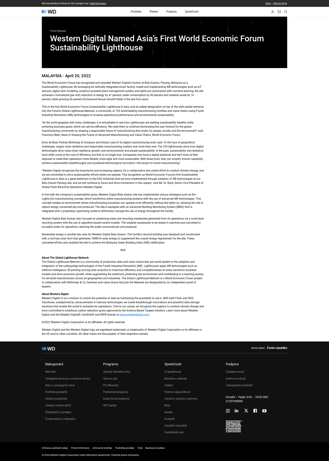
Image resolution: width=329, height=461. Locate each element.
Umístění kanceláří (175, 425)
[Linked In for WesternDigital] (237, 411)
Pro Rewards (110, 385)
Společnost (191, 11)
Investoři (169, 419)
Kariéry (168, 412)
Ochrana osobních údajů (55, 448)
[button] (272, 12)
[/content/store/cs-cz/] (49, 12)
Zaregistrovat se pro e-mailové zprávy (67, 378)
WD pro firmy (280, 3)
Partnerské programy (115, 392)
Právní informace (80, 448)
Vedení (168, 385)
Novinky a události (175, 378)
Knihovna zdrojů (236, 378)
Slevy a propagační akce (60, 385)
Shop (268, 3)
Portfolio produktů (56, 392)
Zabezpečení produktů (239, 385)
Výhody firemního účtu (116, 371)
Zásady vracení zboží (58, 405)
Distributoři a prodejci (58, 412)
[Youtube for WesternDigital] (264, 411)
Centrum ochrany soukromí (180, 398)
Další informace (98, 3)
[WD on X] (246, 411)
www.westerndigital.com (134, 314)
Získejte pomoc (235, 371)
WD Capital (110, 405)
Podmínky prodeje (124, 448)
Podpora (171, 11)
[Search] (285, 11)
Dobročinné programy (116, 398)
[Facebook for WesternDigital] (255, 411)
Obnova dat (110, 378)
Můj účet (50, 371)
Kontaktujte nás (174, 432)
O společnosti (172, 371)
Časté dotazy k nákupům (60, 419)
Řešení (154, 11)
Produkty (136, 11)
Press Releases (58, 30)
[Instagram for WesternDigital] (228, 411)
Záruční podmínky (56, 398)
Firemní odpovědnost (177, 392)
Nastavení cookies (155, 448)
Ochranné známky (102, 448)
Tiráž (140, 448)
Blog (167, 405)
